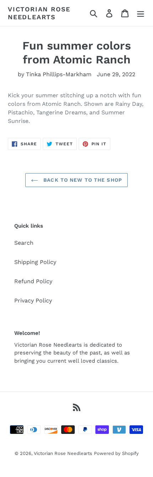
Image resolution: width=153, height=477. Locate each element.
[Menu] (140, 13)
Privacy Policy (33, 300)
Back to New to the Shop (82, 180)
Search (23, 242)
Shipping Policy (35, 262)
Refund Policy (33, 281)
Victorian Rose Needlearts (39, 13)
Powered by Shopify (116, 453)
